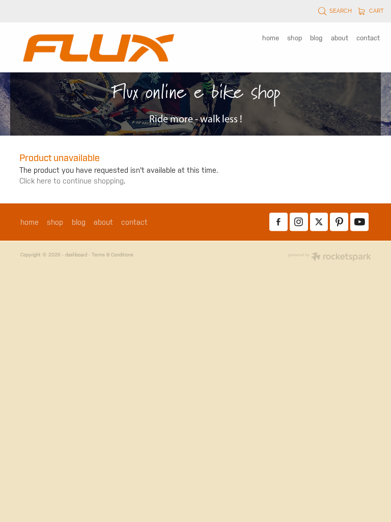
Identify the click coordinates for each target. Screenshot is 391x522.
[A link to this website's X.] (319, 222)
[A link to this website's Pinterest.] (339, 222)
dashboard (76, 254)
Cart (376, 10)
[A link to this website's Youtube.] (359, 222)
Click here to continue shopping (71, 180)
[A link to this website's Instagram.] (299, 222)
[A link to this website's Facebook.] (278, 222)
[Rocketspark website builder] (329, 257)
